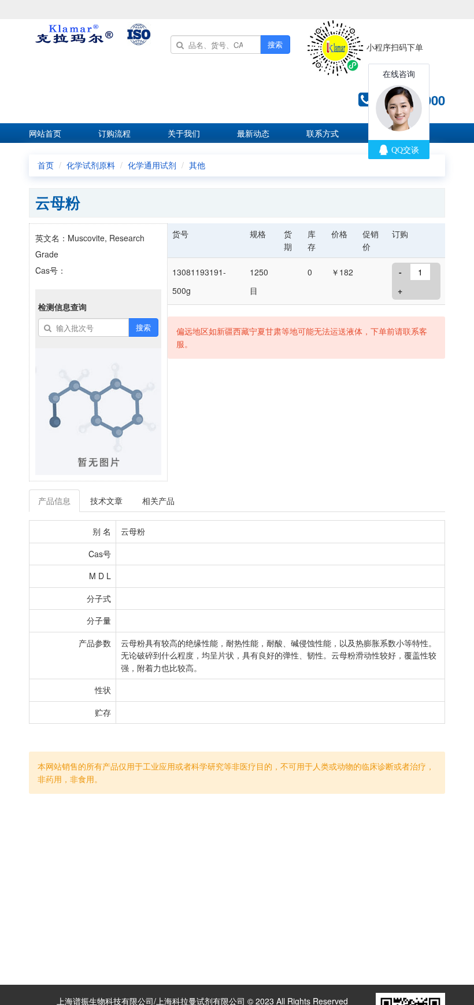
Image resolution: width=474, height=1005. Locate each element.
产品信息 (54, 500)
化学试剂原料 (90, 165)
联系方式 (322, 133)
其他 (197, 165)
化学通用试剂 (152, 165)
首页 (46, 165)
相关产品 (158, 500)
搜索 (275, 44)
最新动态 (253, 133)
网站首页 (45, 133)
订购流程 (114, 133)
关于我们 (184, 133)
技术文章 (106, 500)
